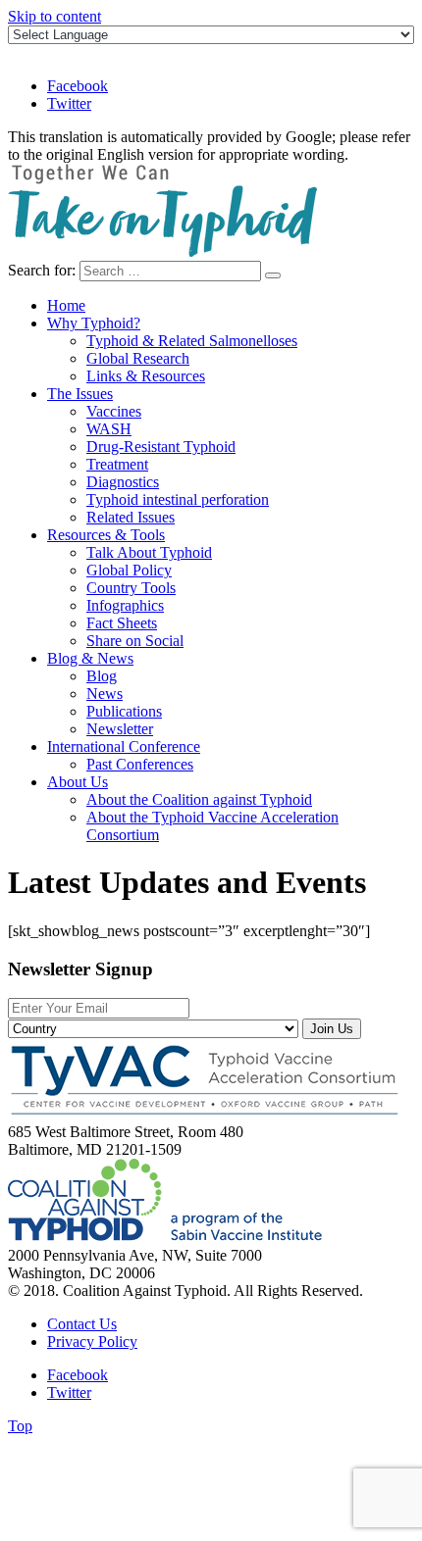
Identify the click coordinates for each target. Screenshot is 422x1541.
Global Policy (129, 570)
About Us (77, 781)
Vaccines (113, 411)
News (104, 693)
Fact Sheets (121, 623)
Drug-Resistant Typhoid (161, 446)
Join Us (331, 1028)
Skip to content (54, 16)
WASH (109, 429)
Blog (101, 676)
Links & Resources (145, 376)
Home (66, 305)
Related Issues (130, 517)
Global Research (137, 358)
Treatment (117, 464)
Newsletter (119, 729)
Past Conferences (139, 764)
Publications (124, 711)
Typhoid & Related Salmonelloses (191, 340)
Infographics (125, 605)
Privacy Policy (92, 1341)
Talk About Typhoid (149, 552)
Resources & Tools (106, 534)
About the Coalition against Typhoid (199, 799)
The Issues (80, 393)
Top (20, 1425)
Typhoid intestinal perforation (177, 499)
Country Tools (131, 587)
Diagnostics (122, 481)
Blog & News (90, 658)
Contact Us (82, 1324)
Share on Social (135, 640)
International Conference (123, 746)
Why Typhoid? (93, 323)
